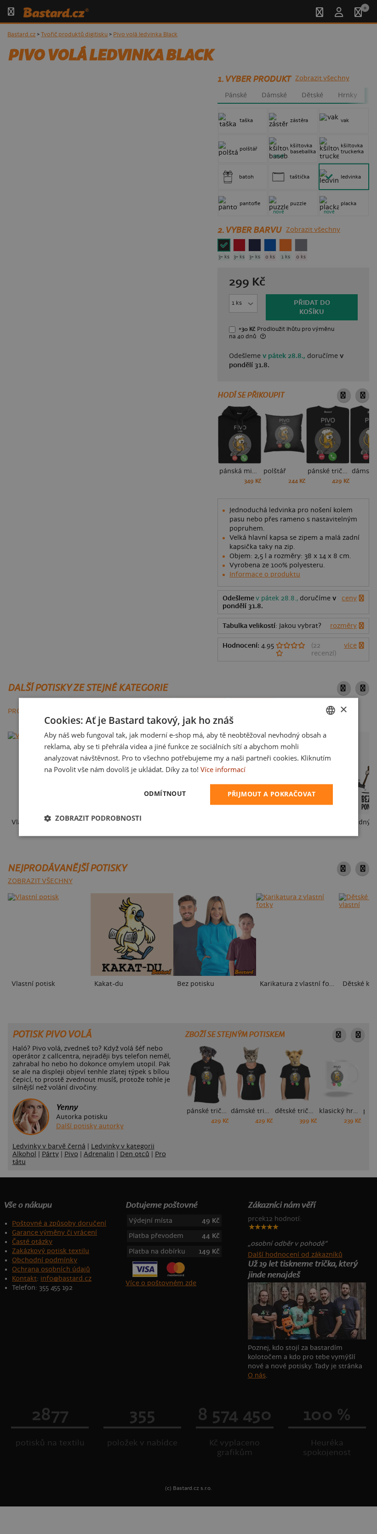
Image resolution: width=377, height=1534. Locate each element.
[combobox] (330, 710)
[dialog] (188, 767)
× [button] (343, 709)
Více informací (223, 769)
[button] (93, 818)
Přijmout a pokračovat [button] (271, 794)
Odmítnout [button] (165, 793)
